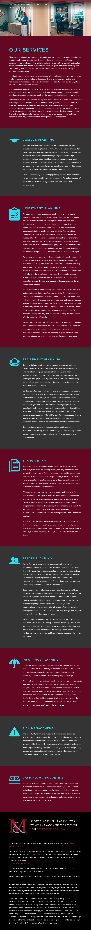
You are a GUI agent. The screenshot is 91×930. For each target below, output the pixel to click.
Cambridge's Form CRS (19, 863)
